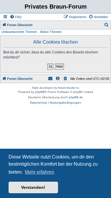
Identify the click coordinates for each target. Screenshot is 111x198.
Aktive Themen (51, 32)
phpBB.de (76, 97)
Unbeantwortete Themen (19, 32)
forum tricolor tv (68, 87)
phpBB (40, 92)
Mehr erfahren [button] (39, 172)
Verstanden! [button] (33, 187)
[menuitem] (16, 16)
